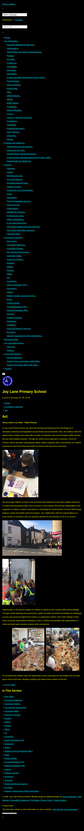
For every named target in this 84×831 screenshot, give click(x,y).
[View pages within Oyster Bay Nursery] (21, 354)
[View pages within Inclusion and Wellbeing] (24, 143)
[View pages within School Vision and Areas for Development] (41, 52)
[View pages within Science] (13, 314)
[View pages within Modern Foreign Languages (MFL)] (35, 296)
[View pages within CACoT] (13, 114)
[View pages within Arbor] (11, 194)
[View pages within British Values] (18, 103)
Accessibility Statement (19, 800)
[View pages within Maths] (12, 274)
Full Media (35, 800)
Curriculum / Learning (13, 407)
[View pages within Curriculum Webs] (21, 256)
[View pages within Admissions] (16, 74)
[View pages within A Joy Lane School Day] (26, 223)
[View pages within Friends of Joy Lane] (23, 216)
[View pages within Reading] (14, 263)
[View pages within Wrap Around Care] (22, 176)
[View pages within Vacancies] (15, 125)
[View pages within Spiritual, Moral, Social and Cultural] (36, 154)
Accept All (4, 813)
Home (7, 403)
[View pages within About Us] (14, 347)
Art (6, 410)
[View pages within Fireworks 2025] (19, 234)
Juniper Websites (69, 797)
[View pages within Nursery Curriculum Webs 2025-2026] (37, 365)
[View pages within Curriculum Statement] (25, 245)
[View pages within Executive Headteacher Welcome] (34, 45)
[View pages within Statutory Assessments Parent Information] (41, 336)
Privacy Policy (46, 800)
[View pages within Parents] (11, 165)
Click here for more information (65, 809)
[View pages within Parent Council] (19, 205)
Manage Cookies (10, 813)
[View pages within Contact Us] (16, 63)
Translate (18, 20)
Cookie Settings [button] (60, 800)
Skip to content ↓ (9, 4)
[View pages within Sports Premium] (20, 85)
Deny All (14, 813)
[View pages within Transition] (15, 325)
